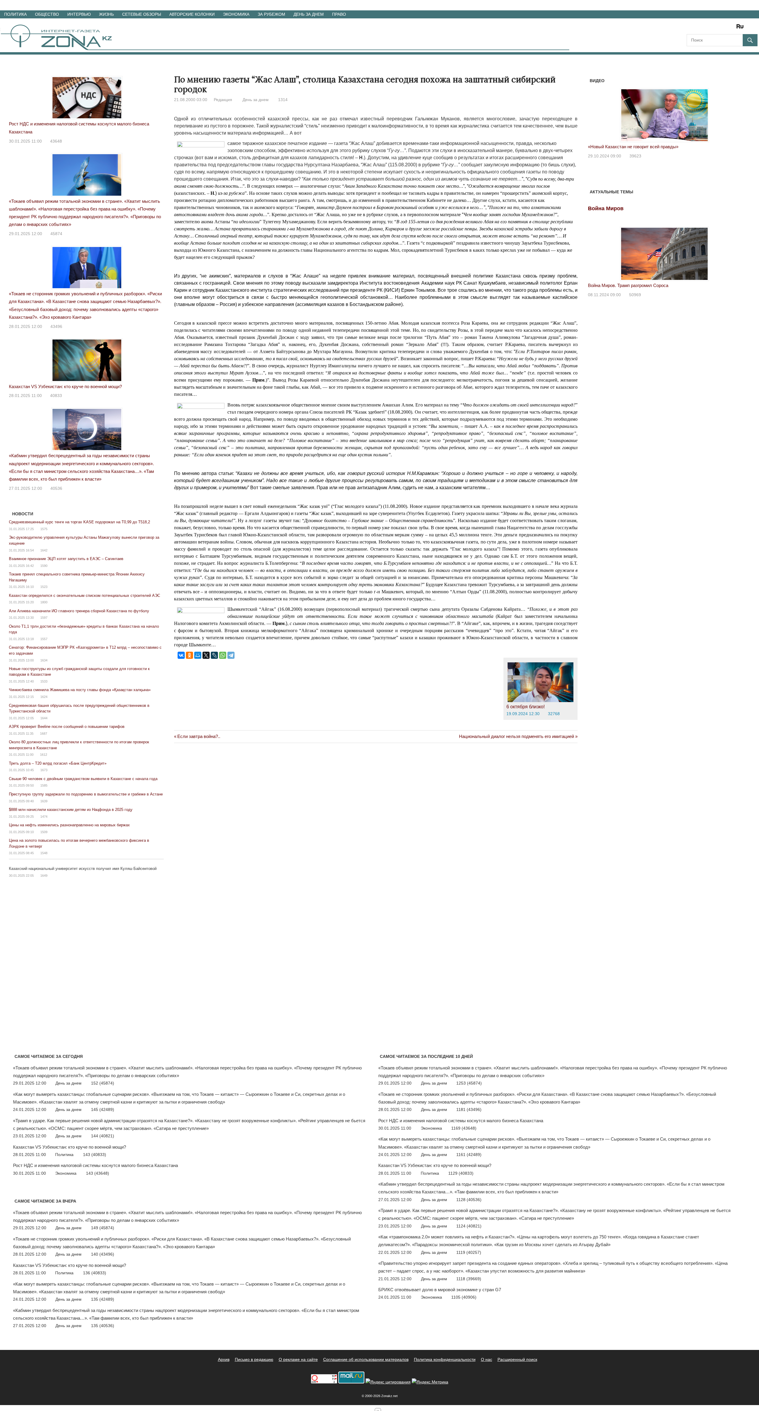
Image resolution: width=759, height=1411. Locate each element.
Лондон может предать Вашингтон (623, 146)
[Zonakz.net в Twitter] (691, 28)
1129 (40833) (460, 1173)
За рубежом (271, 14)
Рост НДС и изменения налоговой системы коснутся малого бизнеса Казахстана (95, 1165)
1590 (43, 565)
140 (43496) (102, 1254)
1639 (43, 801)
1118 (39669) (468, 1278)
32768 (554, 713)
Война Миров (606, 208)
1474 (43, 816)
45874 (56, 233)
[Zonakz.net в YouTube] (707, 28)
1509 (43, 832)
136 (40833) (94, 1272)
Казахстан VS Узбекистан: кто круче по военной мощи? (65, 386)
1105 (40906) (463, 1297)
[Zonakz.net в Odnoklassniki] (724, 28)
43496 (56, 326)
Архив (223, 1359)
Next (733, 111)
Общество (47, 14)
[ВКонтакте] (181, 655)
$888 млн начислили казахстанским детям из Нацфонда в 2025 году (71, 809)
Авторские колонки (192, 14)
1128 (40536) (468, 1199)
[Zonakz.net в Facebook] (699, 28)
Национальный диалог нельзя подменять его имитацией (516, 736)
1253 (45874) (469, 1083)
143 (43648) (97, 1173)
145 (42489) (102, 1109)
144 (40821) (102, 1135)
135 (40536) (102, 1325)
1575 (43, 529)
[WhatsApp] (222, 655)
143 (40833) (94, 1154)
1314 (283, 99)
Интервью (79, 14)
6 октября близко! (525, 706)
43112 (635, 156)
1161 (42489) (468, 1154)
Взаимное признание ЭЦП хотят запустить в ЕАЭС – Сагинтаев (66, 559)
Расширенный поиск (517, 1359)
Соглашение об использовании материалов (366, 1359)
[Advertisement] (282, 773)
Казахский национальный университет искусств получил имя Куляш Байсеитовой (83, 868)
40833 (56, 395)
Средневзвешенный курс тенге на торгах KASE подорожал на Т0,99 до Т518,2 (79, 522)
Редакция (223, 99)
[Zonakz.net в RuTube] (741, 28)
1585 (43, 785)
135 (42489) (102, 1299)
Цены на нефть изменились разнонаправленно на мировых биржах (69, 825)
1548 (43, 853)
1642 (43, 550)
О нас (486, 1359)
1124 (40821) (468, 1226)
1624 (43, 697)
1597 (43, 617)
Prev (595, 111)
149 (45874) (102, 1227)
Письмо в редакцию (254, 1359)
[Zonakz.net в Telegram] (716, 28)
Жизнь (106, 14)
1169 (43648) (463, 1128)
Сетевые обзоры (141, 14)
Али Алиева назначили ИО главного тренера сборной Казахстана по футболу (79, 611)
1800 (43, 602)
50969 (635, 294)
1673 (43, 770)
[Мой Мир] (197, 655)
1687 (43, 733)
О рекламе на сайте (298, 1359)
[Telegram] (231, 655)
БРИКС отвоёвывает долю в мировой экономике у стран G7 (439, 1289)
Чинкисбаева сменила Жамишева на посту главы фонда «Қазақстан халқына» (80, 690)
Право (339, 14)
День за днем (309, 14)
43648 (56, 141)
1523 (43, 587)
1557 (43, 639)
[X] (206, 655)
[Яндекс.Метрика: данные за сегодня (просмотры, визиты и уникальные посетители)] (430, 1382)
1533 (43, 681)
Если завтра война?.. (198, 736)
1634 (43, 660)
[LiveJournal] (214, 655)
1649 (43, 875)
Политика (15, 14)
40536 (56, 488)
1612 (43, 754)
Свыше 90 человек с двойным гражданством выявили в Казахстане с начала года (83, 779)
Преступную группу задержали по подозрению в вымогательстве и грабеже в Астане (86, 794)
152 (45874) (102, 1083)
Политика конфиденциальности (445, 1359)
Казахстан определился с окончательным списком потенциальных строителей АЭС (84, 595)
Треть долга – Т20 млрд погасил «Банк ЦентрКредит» (57, 763)
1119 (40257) (468, 1252)
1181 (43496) (468, 1109)
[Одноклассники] (189, 655)
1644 (43, 718)
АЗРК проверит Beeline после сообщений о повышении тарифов (67, 726)
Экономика (236, 14)
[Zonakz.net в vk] (732, 28)
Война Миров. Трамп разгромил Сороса (628, 285)
